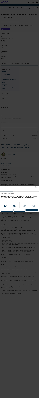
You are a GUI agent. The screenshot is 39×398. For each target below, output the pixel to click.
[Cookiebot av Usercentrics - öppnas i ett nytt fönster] (33, 187)
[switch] (14, 206)
